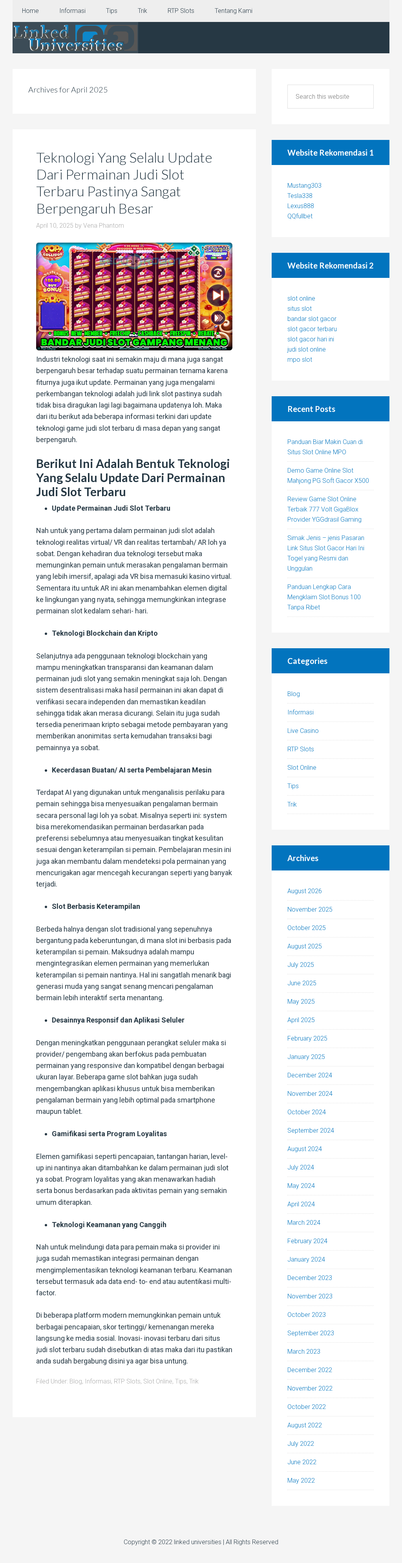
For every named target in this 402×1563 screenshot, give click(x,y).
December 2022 (309, 1370)
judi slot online (306, 349)
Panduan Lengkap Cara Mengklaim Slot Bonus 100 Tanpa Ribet (324, 597)
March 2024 (303, 1222)
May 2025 (301, 1001)
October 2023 (306, 1314)
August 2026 (304, 891)
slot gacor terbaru (312, 329)
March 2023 (303, 1351)
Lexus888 (300, 206)
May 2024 (301, 1185)
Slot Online (157, 1381)
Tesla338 (299, 195)
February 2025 (307, 1038)
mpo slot (299, 359)
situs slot (299, 308)
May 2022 (301, 1480)
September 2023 (310, 1333)
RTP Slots (127, 1381)
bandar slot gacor (311, 319)
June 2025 (301, 983)
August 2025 (304, 946)
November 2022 (310, 1388)
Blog (75, 1381)
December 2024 (309, 1075)
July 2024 (300, 1167)
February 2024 (307, 1241)
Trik (194, 1381)
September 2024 (310, 1130)
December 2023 (309, 1278)
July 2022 (300, 1443)
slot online (301, 298)
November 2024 (310, 1093)
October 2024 (306, 1112)
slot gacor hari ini (310, 339)
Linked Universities (75, 37)
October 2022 (306, 1407)
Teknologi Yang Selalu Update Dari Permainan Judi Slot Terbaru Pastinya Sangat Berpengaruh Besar (124, 183)
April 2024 (301, 1204)
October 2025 (306, 928)
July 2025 (300, 964)
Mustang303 (304, 185)
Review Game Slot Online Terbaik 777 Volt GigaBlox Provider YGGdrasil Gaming (324, 509)
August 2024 (304, 1149)
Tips (180, 1381)
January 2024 (306, 1259)
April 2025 (301, 1020)
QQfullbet (299, 216)
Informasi (98, 1381)
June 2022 (301, 1462)
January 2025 (306, 1057)
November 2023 (310, 1296)
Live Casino (303, 730)
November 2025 (310, 909)
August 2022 (304, 1425)
